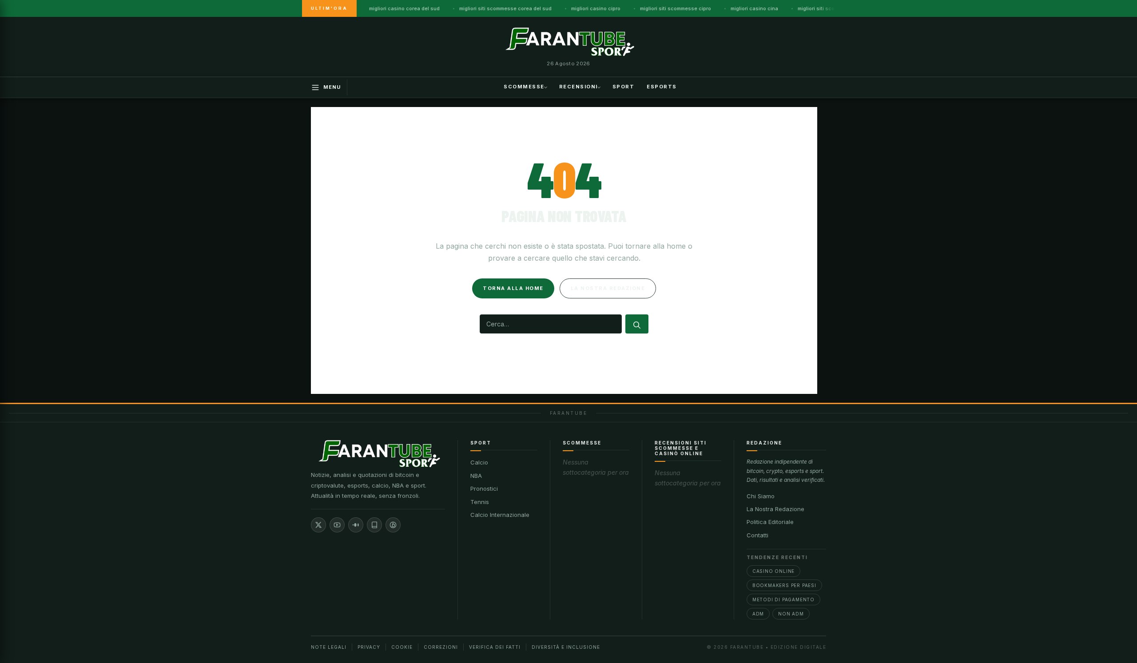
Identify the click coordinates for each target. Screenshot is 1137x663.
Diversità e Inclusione (566, 647)
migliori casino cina (754, 8)
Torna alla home (513, 288)
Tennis (479, 501)
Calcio (479, 462)
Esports (662, 86)
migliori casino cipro (595, 8)
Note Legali (328, 647)
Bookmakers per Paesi (784, 585)
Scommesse (524, 86)
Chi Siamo (761, 496)
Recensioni (578, 86)
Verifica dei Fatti (495, 647)
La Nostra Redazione (775, 508)
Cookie (402, 647)
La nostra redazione (608, 288)
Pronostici (484, 488)
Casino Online (773, 571)
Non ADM (791, 613)
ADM (758, 613)
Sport (623, 86)
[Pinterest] (393, 524)
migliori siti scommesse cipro (675, 8)
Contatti (757, 535)
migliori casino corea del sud (404, 8)
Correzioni (441, 647)
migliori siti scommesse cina (832, 8)
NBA (476, 475)
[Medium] (355, 524)
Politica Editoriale (770, 521)
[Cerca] (636, 323)
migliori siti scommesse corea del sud (505, 8)
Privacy (369, 647)
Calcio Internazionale (499, 514)
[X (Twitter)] (318, 524)
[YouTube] (337, 524)
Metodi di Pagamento (783, 599)
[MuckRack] (374, 524)
